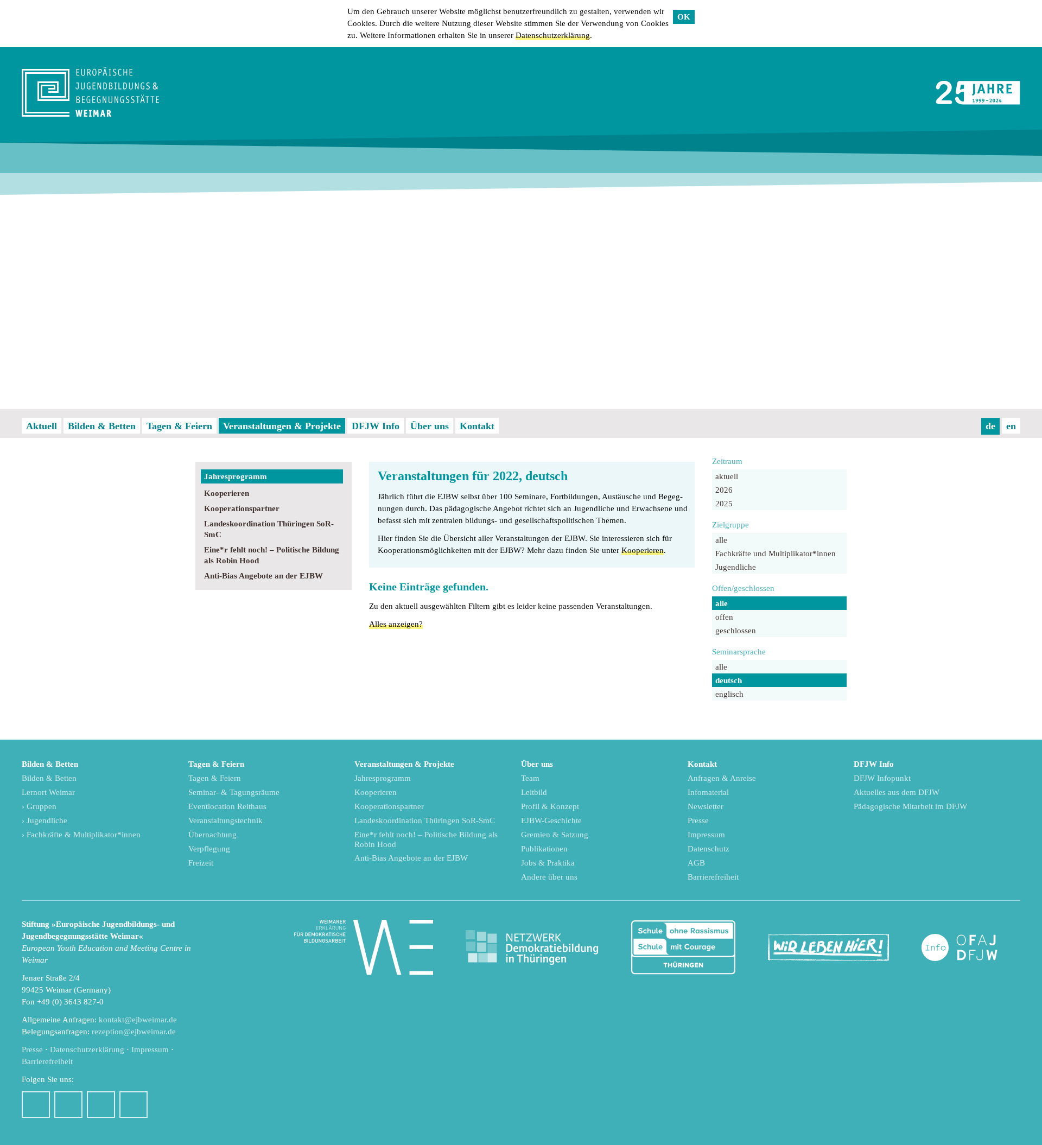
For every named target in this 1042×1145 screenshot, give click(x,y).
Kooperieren (226, 493)
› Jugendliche (44, 820)
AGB (696, 862)
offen (724, 617)
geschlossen (735, 630)
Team (530, 778)
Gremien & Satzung (554, 834)
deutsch (728, 680)
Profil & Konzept (550, 806)
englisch (729, 694)
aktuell (726, 476)
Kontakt (477, 426)
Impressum (706, 834)
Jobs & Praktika (548, 862)
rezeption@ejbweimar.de (134, 1031)
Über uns (429, 426)
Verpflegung (209, 848)
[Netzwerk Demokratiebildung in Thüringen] (532, 947)
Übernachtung (212, 834)
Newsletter (705, 806)
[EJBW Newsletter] (133, 1104)
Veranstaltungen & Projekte (282, 426)
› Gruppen (39, 806)
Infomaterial (708, 792)
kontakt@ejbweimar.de (138, 1019)
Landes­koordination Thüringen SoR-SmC (269, 529)
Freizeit (200, 862)
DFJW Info (375, 426)
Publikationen (544, 848)
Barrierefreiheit (713, 877)
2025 (724, 503)
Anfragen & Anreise (722, 778)
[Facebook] (36, 1104)
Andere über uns (549, 877)
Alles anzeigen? (396, 624)
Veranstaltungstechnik (225, 820)
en (1011, 426)
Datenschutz (708, 848)
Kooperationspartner (241, 508)
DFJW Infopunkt (882, 778)
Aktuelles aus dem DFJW (896, 792)
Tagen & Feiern (179, 426)
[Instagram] (68, 1104)
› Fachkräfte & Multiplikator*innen (81, 834)
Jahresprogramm (235, 476)
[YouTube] (101, 1104)
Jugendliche (735, 567)
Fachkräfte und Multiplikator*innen (775, 553)
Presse (698, 820)
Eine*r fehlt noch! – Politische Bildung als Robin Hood (271, 555)
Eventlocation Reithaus (227, 806)
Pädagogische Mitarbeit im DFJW (910, 806)
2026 (724, 490)
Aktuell (41, 426)
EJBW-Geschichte (551, 820)
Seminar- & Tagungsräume (233, 792)
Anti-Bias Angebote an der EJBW (263, 575)
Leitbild (534, 792)
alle (721, 540)
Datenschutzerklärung (553, 35)
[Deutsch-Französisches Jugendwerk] (971, 947)
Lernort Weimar (48, 792)
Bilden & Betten (102, 426)
